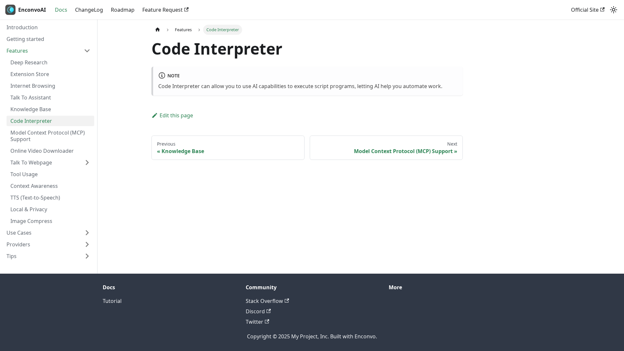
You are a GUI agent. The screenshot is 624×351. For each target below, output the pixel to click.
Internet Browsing (32, 85)
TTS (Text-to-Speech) (35, 197)
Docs (61, 9)
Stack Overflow (264, 301)
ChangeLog (89, 9)
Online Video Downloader (42, 150)
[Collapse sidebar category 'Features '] (87, 51)
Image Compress (31, 221)
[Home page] (157, 30)
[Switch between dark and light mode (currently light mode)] (613, 10)
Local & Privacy (28, 209)
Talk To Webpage (31, 162)
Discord (255, 311)
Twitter (254, 321)
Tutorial (112, 301)
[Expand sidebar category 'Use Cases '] (87, 233)
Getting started (25, 39)
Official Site (585, 9)
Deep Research (28, 62)
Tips (11, 256)
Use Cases (19, 232)
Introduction (22, 27)
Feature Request (162, 9)
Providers (18, 244)
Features (17, 50)
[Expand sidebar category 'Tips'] (87, 256)
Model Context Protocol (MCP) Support (47, 136)
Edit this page (176, 115)
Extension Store (29, 74)
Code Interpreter (31, 120)
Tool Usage (24, 174)
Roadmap (123, 9)
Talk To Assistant (30, 97)
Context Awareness (34, 185)
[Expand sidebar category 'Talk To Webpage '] (87, 162)
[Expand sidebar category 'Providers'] (87, 244)
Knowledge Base (30, 109)
